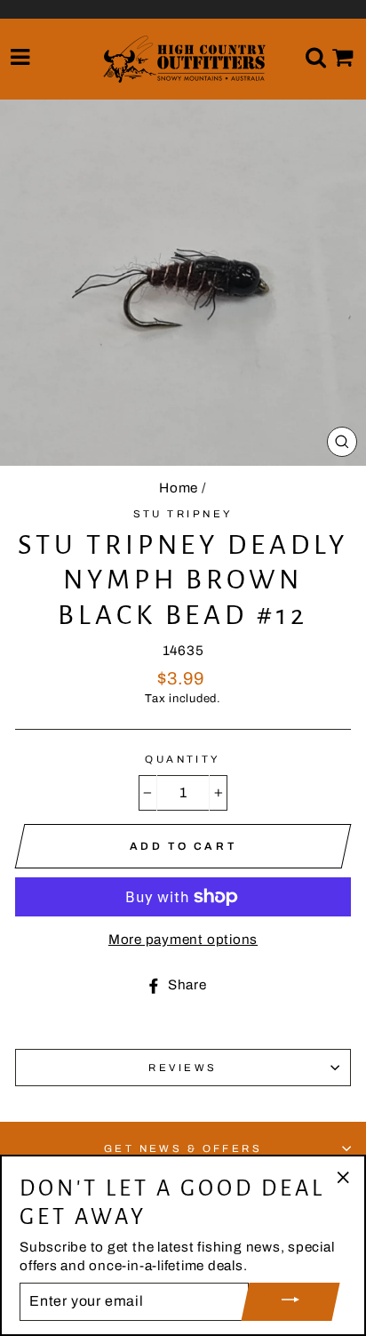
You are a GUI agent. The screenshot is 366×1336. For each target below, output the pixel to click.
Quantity (183, 759)
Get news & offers (183, 1148)
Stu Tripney (183, 513)
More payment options (183, 939)
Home (178, 488)
